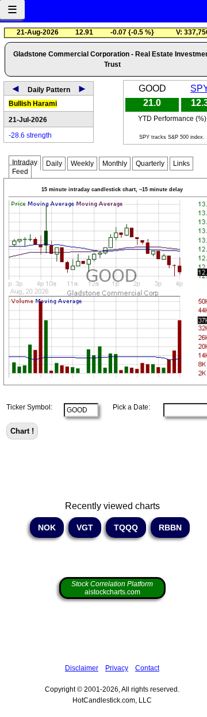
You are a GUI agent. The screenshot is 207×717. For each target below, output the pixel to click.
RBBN (170, 527)
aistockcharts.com (112, 588)
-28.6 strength (30, 135)
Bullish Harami (33, 104)
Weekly (82, 164)
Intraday (24, 162)
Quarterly (150, 164)
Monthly (114, 164)
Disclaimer (81, 668)
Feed (20, 172)
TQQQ (126, 527)
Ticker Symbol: (29, 407)
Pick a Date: (128, 407)
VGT (84, 527)
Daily (54, 164)
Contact (147, 668)
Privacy (116, 668)
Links (181, 164)
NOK (47, 527)
